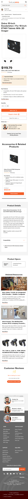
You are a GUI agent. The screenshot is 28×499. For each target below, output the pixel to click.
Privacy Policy (10, 494)
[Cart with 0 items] (26, 2)
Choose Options (14, 193)
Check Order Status (19, 438)
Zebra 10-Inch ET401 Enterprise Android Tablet (12, 170)
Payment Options (6, 456)
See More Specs (5, 99)
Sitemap (5, 494)
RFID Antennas (6, 429)
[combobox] (10, 5)
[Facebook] (10, 473)
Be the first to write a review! (14, 381)
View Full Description (7, 82)
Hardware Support (7, 460)
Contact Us (5, 450)
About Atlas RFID (19, 450)
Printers (5, 435)
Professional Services (6, 437)
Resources (5, 454)
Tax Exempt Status (19, 436)
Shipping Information (7, 458)
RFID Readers (6, 440)
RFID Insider (5, 452)
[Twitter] (17, 473)
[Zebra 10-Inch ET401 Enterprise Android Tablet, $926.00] (14, 158)
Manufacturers (6, 433)
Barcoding (5, 431)
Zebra (2, 70)
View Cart (17, 440)
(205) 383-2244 (12, 128)
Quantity (3, 103)
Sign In (16, 431)
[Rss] (4, 473)
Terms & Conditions (7, 496)
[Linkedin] (7, 473)
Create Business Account (18, 434)
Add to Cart (12, 110)
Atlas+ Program (18, 429)
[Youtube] (14, 473)
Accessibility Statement (19, 494)
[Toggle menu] (2, 2)
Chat (19, 128)
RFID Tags (5, 442)
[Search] (25, 5)
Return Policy (5, 461)
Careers (16, 452)
